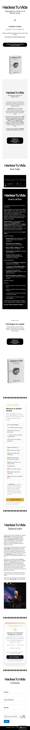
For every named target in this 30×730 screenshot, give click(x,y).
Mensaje (6, 707)
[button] (15, 20)
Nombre (6, 692)
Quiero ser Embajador (15, 657)
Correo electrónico (9, 700)
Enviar (6, 721)
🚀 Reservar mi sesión (15, 499)
